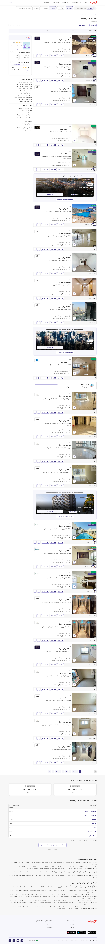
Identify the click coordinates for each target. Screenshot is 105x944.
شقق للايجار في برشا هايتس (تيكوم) (24, 115)
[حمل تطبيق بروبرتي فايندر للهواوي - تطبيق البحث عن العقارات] (71, 932)
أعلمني (46, 386)
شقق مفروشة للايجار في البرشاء (25, 89)
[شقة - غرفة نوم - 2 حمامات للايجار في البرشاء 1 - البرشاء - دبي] (65, 427)
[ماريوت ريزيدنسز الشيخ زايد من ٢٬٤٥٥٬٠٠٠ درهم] (65, 187)
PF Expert (49, 927)
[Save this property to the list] (38, 55)
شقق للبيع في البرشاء (27, 124)
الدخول (10, 3)
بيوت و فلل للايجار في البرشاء (25, 82)
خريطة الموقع (61, 941)
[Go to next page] (34, 771)
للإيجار (81, 3)
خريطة (92, 25)
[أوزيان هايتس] (65, 340)
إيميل (52, 56)
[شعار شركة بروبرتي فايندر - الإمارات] (93, 2)
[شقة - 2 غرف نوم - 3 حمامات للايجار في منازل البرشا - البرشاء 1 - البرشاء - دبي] (65, 160)
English (41, 941)
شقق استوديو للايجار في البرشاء (25, 91)
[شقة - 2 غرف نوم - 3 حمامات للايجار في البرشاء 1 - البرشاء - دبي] (65, 240)
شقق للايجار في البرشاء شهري (25, 95)
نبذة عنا (72, 925)
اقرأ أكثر (27, 70)
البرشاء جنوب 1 (92, 832)
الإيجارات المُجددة (31, 786)
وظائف (72, 927)
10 (49, 771)
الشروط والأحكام (93, 941)
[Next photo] (95, 44)
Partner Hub (49, 925)
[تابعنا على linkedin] (10, 940)
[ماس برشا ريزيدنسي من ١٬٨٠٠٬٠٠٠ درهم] (65, 504)
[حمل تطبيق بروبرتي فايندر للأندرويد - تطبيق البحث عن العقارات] (81, 932)
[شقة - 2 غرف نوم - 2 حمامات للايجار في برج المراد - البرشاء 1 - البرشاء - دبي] (65, 368)
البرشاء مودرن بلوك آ (90, 811)
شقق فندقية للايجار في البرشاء (25, 99)
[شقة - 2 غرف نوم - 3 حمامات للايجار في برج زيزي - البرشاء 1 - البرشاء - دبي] (65, 313)
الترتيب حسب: (19, 25)
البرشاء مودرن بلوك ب (90, 815)
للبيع (86, 3)
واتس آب (44, 56)
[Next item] (11, 52)
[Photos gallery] (84, 44)
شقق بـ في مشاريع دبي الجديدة (25, 131)
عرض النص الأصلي (17, 64)
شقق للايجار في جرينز (27, 111)
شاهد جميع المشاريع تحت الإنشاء (65, 199)
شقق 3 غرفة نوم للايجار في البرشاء (24, 93)
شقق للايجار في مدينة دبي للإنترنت (24, 117)
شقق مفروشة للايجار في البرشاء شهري (23, 97)
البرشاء (91, 8)
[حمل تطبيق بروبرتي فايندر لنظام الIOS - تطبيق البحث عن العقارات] (92, 932)
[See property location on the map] (74, 51)
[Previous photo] (73, 44)
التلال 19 (94, 824)
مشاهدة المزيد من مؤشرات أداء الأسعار (52, 845)
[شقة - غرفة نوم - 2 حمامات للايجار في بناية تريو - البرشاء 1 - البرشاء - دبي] (65, 46)
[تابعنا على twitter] (14, 940)
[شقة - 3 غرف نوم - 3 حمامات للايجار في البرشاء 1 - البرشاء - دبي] (65, 95)
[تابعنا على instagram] (22, 940)
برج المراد (93, 819)
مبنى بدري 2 (93, 828)
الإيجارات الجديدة (76, 786)
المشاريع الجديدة (74, 3)
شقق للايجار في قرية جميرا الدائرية (24, 108)
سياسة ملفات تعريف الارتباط (72, 941)
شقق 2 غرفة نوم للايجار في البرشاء (24, 86)
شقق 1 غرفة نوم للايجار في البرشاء (24, 84)
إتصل (59, 56)
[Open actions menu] (35, 55)
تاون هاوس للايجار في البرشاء (25, 102)
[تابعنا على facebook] (18, 940)
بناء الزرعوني (92, 836)
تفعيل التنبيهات (82, 25)
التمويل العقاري (47, 3)
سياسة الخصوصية (84, 941)
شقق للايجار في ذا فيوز (27, 113)
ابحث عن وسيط (55, 3)
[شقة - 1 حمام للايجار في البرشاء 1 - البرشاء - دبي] (65, 680)
